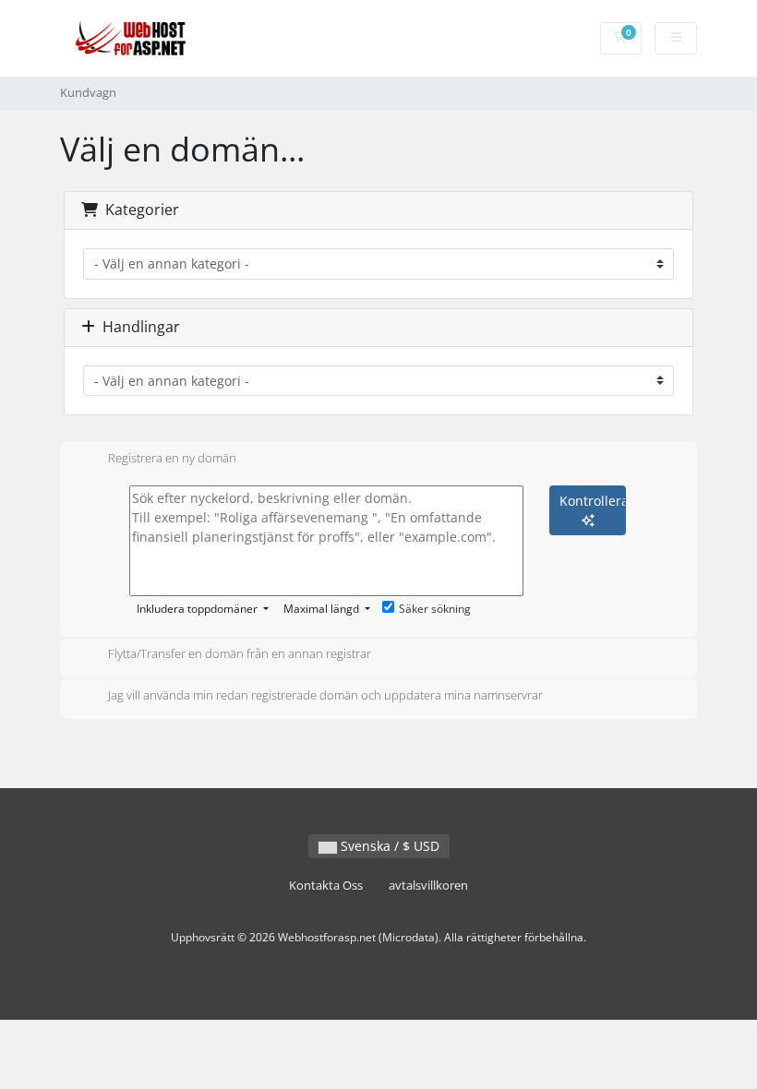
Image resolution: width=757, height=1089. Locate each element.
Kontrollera (592, 500)
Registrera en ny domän (172, 457)
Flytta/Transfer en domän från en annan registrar (239, 654)
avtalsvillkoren (428, 885)
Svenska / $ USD (388, 846)
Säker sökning (435, 608)
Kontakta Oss (326, 885)
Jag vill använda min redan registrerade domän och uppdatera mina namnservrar (325, 695)
